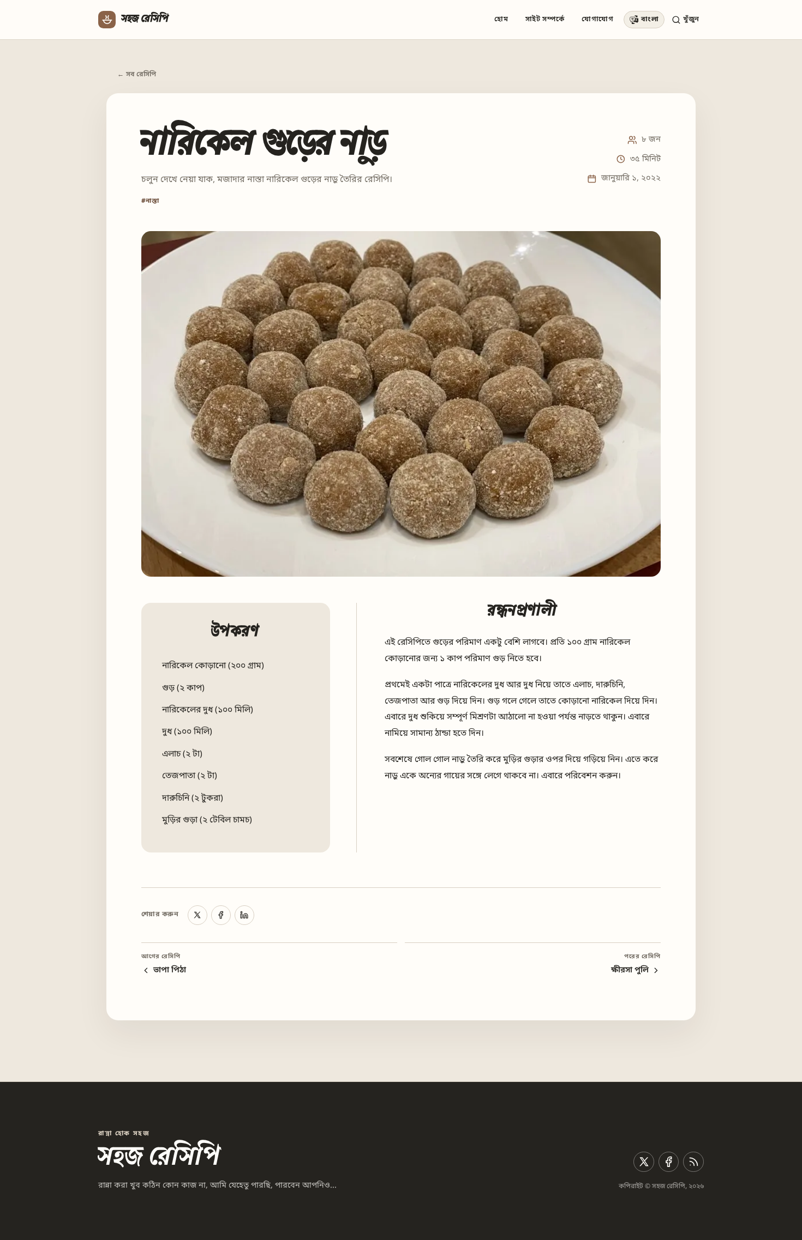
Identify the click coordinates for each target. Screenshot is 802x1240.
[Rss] (693, 1162)
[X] (197, 915)
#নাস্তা (150, 201)
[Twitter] (643, 1162)
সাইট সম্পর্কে (545, 19)
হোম (501, 19)
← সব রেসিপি (137, 74)
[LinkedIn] (244, 915)
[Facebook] (221, 915)
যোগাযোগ (598, 19)
